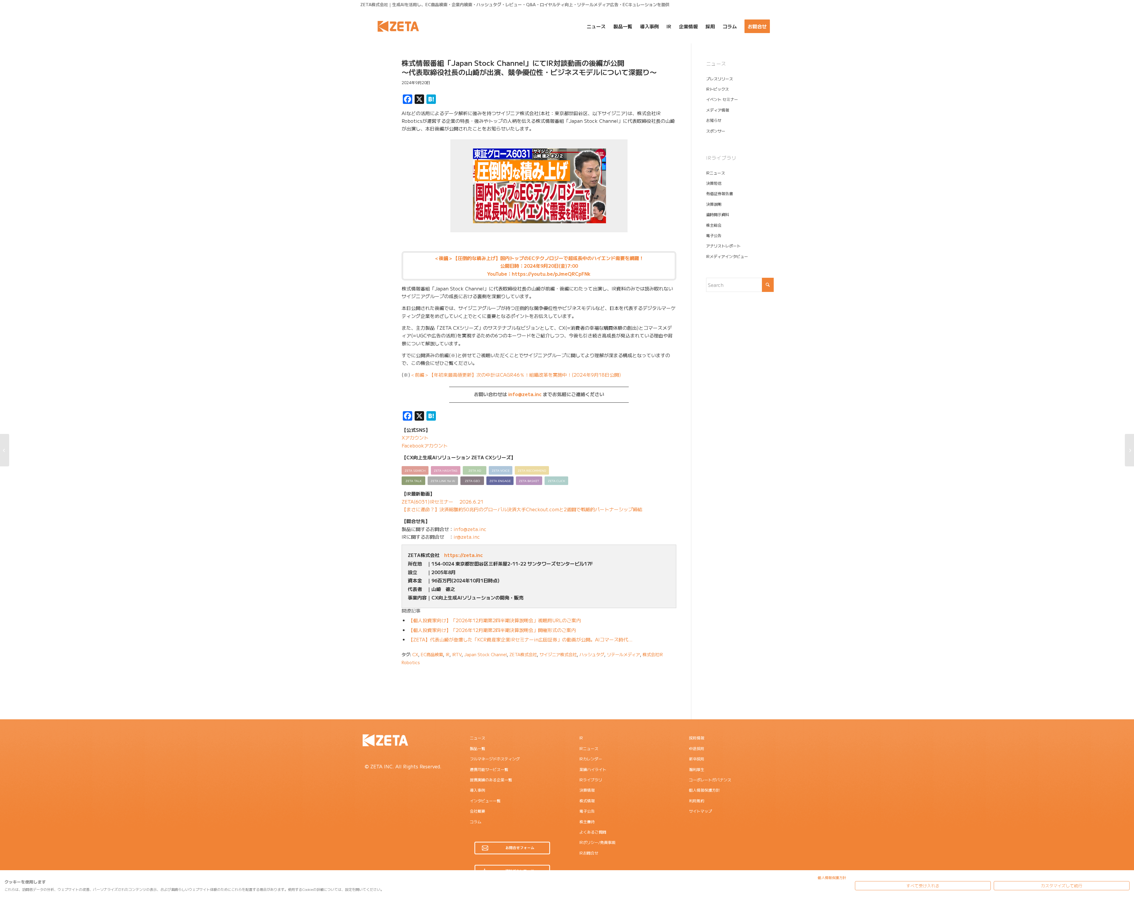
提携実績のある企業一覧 (491, 780)
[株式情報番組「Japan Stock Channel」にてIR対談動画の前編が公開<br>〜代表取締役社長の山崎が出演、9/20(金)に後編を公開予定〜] (4, 450)
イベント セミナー (722, 99)
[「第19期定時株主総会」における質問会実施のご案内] (1129, 450)
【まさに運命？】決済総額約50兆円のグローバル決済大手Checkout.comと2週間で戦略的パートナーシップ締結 (522, 509)
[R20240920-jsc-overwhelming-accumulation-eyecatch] (373, 86)
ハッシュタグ (591, 654)
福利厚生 (696, 769)
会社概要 (477, 811)
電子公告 (713, 235)
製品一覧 (477, 748)
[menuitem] (596, 26)
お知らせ (713, 120)
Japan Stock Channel (485, 654)
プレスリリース (719, 78)
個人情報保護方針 (704, 790)
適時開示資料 (717, 214)
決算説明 (713, 204)
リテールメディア (623, 654)
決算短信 (713, 183)
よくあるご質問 (592, 832)
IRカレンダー (590, 759)
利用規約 (696, 800)
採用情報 (696, 738)
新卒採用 (696, 759)
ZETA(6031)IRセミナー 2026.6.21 (442, 501)
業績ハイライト (592, 769)
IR (447, 654)
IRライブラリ (590, 780)
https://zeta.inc (463, 554)
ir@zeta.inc (467, 536)
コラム (475, 821)
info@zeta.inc (525, 394)
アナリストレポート (723, 246)
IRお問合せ (588, 853)
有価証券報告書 (719, 193)
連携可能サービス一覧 (489, 769)
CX (415, 654)
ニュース (477, 738)
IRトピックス (717, 89)
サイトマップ (700, 811)
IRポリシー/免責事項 (597, 842)
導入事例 (477, 790)
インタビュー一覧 (485, 800)
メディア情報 (717, 110)
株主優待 (587, 821)
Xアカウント (415, 437)
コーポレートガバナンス (710, 780)
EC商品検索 (432, 654)
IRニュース (715, 173)
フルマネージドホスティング (495, 759)
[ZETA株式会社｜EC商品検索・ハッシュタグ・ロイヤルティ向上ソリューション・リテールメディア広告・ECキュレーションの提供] (398, 26)
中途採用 (696, 748)
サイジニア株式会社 (558, 654)
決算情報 (587, 790)
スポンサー (715, 131)
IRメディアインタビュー (727, 256)
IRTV (457, 654)
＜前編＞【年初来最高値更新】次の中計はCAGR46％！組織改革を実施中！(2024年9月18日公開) (515, 374)
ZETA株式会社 (523, 654)
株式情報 (587, 800)
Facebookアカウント (425, 445)
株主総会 (713, 225)
